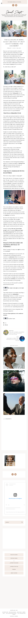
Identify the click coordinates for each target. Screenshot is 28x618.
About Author (14, 572)
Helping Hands (14, 558)
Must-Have (19, 612)
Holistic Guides (14, 554)
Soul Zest (14, 12)
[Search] (22, 522)
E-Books (14, 569)
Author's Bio (5, 612)
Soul (5, 322)
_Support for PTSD (14, 566)
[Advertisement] (14, 538)
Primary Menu (1, 3)
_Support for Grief (14, 562)
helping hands (12, 612)
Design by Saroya (14, 616)
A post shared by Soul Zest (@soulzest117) (15, 512)
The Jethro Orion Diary (11, 613)
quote (24, 612)
